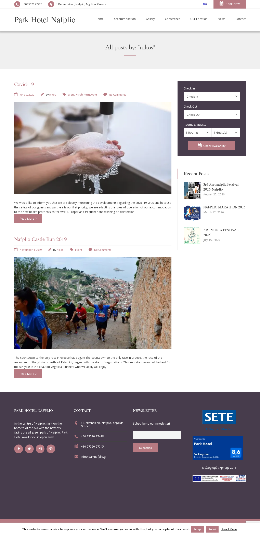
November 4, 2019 (31, 250)
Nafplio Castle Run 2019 (40, 238)
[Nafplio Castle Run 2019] (92, 347)
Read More (27, 218)
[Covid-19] (92, 193)
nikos (52, 94)
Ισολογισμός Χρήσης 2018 (219, 468)
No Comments (117, 94)
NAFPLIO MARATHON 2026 (224, 207)
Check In (189, 88)
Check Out (190, 106)
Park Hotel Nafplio (45, 19)
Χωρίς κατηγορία (86, 94)
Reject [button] (212, 529)
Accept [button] (198, 529)
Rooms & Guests (195, 124)
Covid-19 (24, 84)
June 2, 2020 (27, 94)
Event (71, 94)
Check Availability (214, 145)
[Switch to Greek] (205, 4)
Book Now (232, 4)
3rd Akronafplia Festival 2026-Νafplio (221, 187)
